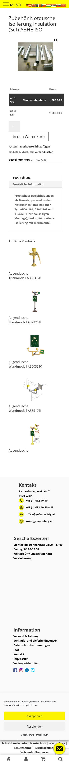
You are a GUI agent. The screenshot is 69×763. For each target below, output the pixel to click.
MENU (15, 4)
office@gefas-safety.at (40, 514)
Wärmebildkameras (34, 752)
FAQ (16, 650)
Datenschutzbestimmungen (31, 645)
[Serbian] (53, 5)
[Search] (60, 759)
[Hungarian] (48, 5)
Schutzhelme (23, 748)
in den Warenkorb (29, 136)
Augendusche (18, 273)
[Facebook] (15, 672)
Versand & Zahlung (25, 636)
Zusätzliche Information (28, 184)
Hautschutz (38, 743)
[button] (29, 146)
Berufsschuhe (43, 748)
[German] (28, 5)
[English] (33, 5)
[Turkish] (63, 5)
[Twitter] (32, 672)
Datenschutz (27, 734)
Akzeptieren (34, 716)
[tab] (35, 177)
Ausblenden (34, 726)
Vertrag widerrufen (26, 663)
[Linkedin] (27, 672)
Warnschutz (57, 743)
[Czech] (43, 5)
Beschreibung (21, 177)
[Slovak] (58, 5)
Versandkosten (44, 152)
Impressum (42, 734)
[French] (38, 5)
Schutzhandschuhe (14, 743)
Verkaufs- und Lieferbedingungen (35, 640)
